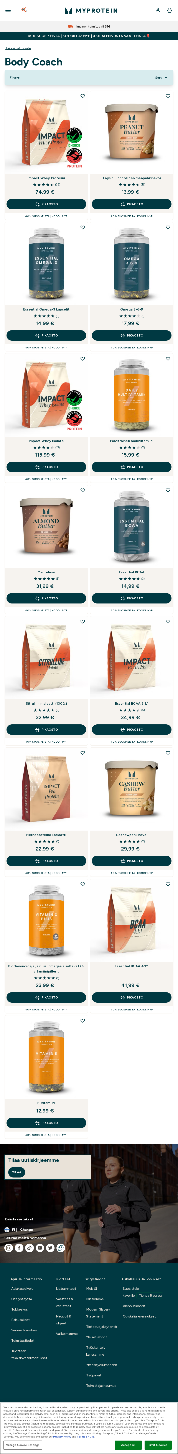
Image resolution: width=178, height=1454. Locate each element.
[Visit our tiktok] (29, 1248)
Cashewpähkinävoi (131, 835)
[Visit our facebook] (19, 1248)
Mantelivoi (46, 572)
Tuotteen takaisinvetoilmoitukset (29, 1354)
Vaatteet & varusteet (64, 1302)
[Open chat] (60, 1248)
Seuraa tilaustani (24, 1330)
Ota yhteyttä (21, 1299)
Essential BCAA (132, 572)
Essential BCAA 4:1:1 (132, 966)
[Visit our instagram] (8, 1248)
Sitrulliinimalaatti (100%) (46, 703)
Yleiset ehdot (96, 1337)
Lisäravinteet (66, 1288)
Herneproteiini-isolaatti (46, 835)
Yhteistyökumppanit (101, 1365)
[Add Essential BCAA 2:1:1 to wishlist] (168, 621)
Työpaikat (93, 1375)
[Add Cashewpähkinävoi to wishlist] (168, 752)
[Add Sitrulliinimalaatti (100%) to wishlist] (82, 621)
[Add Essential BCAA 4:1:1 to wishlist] (168, 884)
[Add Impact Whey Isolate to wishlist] (82, 358)
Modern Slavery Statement (98, 1313)
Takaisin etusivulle (18, 48)
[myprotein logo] (91, 10)
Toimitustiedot (23, 1340)
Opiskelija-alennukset (139, 1316)
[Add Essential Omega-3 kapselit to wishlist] (82, 227)
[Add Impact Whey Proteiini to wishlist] (82, 96)
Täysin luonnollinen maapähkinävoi (131, 178)
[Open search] (24, 10)
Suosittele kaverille (142, 1292)
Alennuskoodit (134, 1306)
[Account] (158, 10)
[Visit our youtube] (40, 1248)
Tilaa (16, 1172)
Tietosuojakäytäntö (101, 1327)
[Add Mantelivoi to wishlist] (82, 490)
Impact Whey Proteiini (46, 178)
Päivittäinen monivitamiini (131, 441)
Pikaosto (50, 204)
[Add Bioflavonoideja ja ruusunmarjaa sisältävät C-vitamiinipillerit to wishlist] (82, 884)
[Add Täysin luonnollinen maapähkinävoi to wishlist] (168, 96)
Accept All (128, 1445)
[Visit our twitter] (50, 1248)
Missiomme (95, 1299)
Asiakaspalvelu (22, 1288)
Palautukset (20, 1320)
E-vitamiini (46, 1103)
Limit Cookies (158, 1445)
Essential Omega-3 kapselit (46, 309)
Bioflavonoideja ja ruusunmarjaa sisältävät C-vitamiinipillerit (46, 968)
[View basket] (169, 10)
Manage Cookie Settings (23, 1445)
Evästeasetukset (19, 1219)
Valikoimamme (67, 1333)
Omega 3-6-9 (131, 309)
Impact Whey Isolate (46, 441)
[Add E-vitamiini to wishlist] (82, 1020)
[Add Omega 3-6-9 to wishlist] (168, 227)
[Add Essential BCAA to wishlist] (168, 490)
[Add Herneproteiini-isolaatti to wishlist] (82, 752)
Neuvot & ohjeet (63, 1319)
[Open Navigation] (8, 10)
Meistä (91, 1288)
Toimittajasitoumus (101, 1385)
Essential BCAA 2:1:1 (131, 703)
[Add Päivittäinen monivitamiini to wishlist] (168, 358)
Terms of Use (85, 1436)
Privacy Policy (62, 1436)
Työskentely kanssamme (95, 1351)
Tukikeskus (19, 1309)
